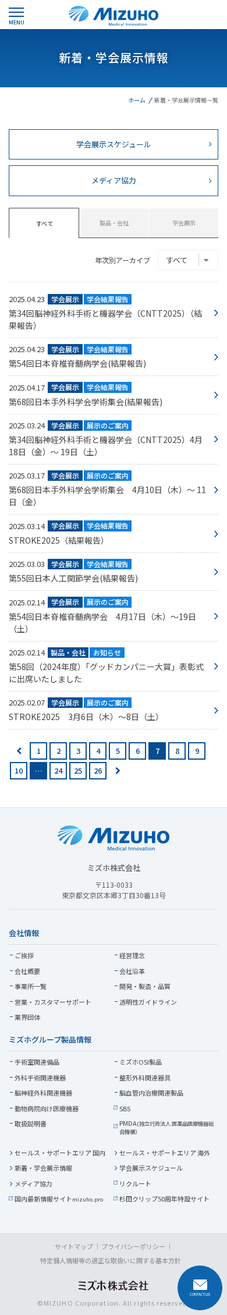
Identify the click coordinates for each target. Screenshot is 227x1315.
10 (19, 770)
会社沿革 (132, 971)
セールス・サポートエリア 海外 (164, 1153)
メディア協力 (33, 1183)
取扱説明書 (31, 1123)
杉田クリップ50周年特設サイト (164, 1199)
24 (58, 770)
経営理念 (132, 955)
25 (78, 770)
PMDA (166, 1127)
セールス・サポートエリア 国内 (60, 1153)
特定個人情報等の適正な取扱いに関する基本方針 (110, 1260)
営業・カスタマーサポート (53, 1002)
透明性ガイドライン (148, 1002)
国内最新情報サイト (59, 1199)
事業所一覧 (31, 986)
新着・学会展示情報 (43, 1168)
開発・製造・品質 (145, 986)
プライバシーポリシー (133, 1246)
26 (98, 770)
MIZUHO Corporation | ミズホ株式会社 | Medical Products (113, 16)
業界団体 (27, 1017)
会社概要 (27, 971)
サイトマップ (74, 1246)
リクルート (135, 1183)
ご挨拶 (24, 955)
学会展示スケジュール (151, 1168)
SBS (124, 1108)
